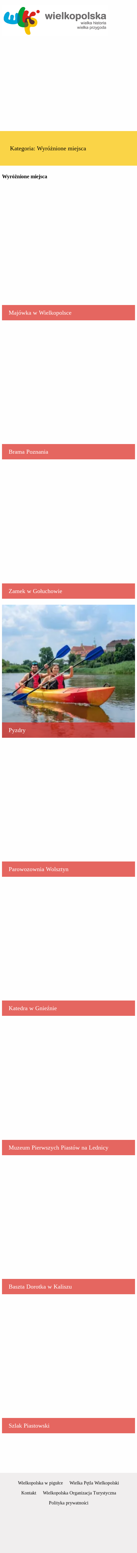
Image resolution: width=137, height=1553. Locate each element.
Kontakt (28, 1492)
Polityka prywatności (68, 1502)
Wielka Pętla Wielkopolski (94, 1482)
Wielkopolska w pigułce (40, 1482)
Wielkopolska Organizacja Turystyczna (79, 1492)
